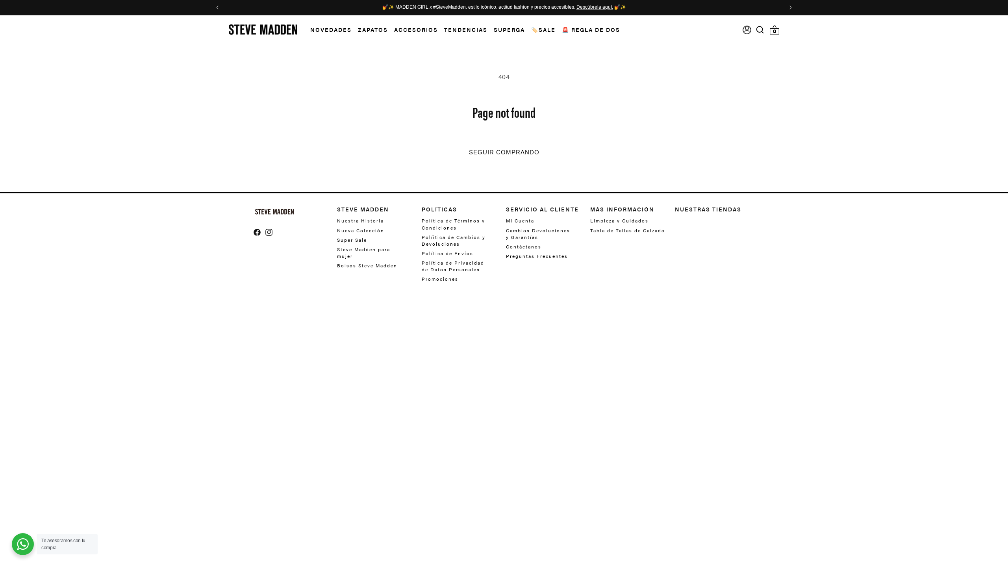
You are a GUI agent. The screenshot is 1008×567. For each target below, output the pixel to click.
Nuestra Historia (360, 220)
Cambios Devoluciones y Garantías (538, 234)
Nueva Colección (360, 230)
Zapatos (373, 29)
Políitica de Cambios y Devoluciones (453, 240)
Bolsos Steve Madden (367, 265)
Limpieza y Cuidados (619, 220)
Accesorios (416, 29)
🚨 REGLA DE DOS (591, 29)
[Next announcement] (790, 7)
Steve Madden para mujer (363, 252)
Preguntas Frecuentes (537, 255)
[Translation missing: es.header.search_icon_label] (760, 30)
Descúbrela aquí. (594, 7)
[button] (328, 29)
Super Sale (352, 239)
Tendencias (465, 29)
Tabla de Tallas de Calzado (627, 230)
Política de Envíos (447, 253)
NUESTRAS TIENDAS (708, 209)
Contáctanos (523, 246)
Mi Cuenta (520, 220)
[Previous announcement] (217, 7)
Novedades (331, 29)
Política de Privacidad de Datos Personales (453, 266)
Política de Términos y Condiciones (453, 224)
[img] (760, 30)
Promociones (440, 278)
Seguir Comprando (504, 152)
